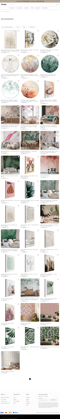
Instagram (28, 403)
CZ (21, 415)
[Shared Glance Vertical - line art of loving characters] (38, 255)
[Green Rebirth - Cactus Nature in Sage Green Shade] (38, 328)
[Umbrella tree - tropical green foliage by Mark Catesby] (38, 132)
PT (13, 415)
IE (22, 415)
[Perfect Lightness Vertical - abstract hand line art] (58, 230)
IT (10, 415)
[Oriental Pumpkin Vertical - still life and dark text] (18, 181)
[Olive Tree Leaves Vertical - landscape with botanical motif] (38, 181)
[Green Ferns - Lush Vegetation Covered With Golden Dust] (58, 55)
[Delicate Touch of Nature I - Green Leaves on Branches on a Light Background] (38, 279)
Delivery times (3, 401)
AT (19, 415)
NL (12, 415)
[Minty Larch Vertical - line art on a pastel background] (18, 255)
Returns (47, 412)
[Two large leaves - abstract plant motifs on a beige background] (58, 279)
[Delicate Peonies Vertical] (18, 304)
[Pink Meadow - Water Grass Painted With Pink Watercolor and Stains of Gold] (38, 55)
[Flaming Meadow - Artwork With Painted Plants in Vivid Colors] (38, 81)
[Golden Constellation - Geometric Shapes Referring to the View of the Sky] (18, 106)
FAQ (14, 397)
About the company (5, 397)
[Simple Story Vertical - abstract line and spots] (38, 230)
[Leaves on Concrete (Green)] (58, 328)
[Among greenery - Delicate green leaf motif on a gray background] (58, 181)
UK (5, 415)
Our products (3, 399)
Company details (52, 412)
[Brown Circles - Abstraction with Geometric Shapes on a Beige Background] (18, 31)
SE (17, 415)
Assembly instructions (5, 403)
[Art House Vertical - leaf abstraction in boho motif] (38, 206)
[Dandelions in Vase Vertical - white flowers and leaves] (38, 157)
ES (15, 415)
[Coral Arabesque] (58, 304)
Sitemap (57, 412)
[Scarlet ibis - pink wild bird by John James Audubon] (18, 132)
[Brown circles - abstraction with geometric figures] (18, 206)
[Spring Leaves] (38, 304)
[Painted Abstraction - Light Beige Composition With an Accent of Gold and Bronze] (58, 81)
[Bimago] (4, 4)
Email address (40, 398)
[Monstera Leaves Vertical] (18, 328)
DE (8, 415)
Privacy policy (43, 412)
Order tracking (16, 401)
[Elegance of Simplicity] (18, 352)
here (49, 407)
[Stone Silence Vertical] (18, 279)
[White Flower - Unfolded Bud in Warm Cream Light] (58, 31)
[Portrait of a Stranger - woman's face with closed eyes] (38, 31)
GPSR (14, 403)
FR (6, 415)
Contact (15, 399)
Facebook (28, 397)
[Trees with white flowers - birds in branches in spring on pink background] (58, 132)
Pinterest (27, 401)
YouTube (27, 399)
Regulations (38, 412)
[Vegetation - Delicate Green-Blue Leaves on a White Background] (18, 81)
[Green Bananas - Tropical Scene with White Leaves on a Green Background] (18, 230)
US (1, 415)
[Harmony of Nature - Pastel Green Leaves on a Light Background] (58, 206)
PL (3, 415)
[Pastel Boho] (58, 157)
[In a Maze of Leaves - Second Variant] (18, 157)
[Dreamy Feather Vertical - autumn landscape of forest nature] (58, 255)
